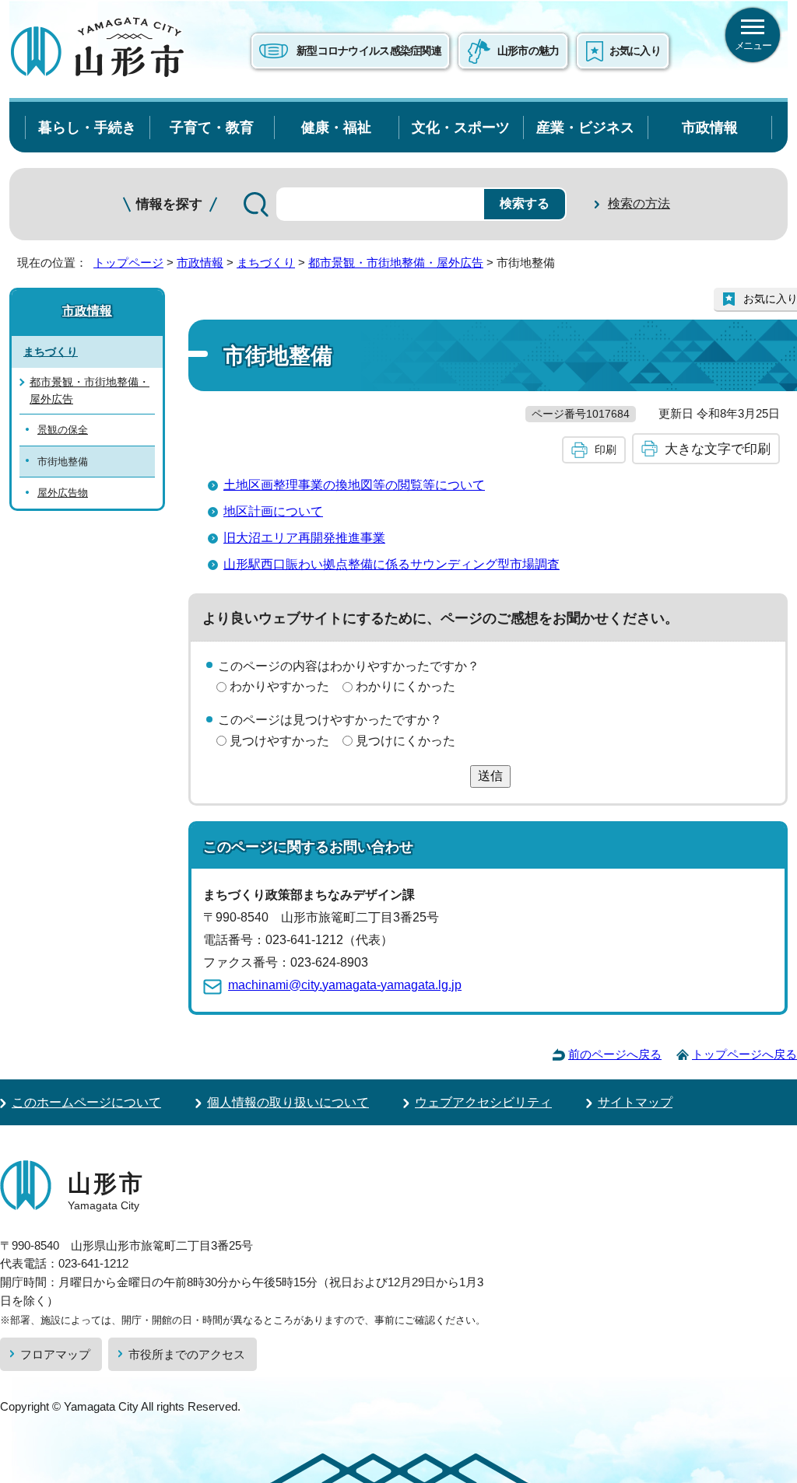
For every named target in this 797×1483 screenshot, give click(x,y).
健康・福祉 (336, 127)
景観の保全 (62, 429)
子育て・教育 (212, 127)
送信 (490, 775)
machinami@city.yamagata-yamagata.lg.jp (345, 985)
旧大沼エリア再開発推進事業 (304, 537)
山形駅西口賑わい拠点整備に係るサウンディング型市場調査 (391, 564)
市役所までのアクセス (186, 1354)
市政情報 (710, 127)
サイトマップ (635, 1102)
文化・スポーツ (461, 127)
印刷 (605, 449)
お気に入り (635, 50)
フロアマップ (55, 1354)
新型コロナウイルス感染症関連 (369, 50)
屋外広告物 (62, 492)
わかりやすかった (279, 686)
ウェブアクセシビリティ (483, 1102)
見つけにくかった (405, 740)
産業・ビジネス (585, 127)
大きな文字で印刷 (718, 448)
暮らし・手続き (87, 127)
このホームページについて (86, 1102)
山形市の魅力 (528, 50)
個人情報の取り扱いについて (288, 1102)
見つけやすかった (279, 740)
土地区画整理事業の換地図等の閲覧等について (354, 484)
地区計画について (273, 511)
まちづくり (266, 262)
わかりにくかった (405, 686)
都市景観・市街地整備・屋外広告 (395, 262)
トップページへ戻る (744, 1054)
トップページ (128, 262)
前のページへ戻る (615, 1054)
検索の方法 (639, 203)
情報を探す (169, 204)
